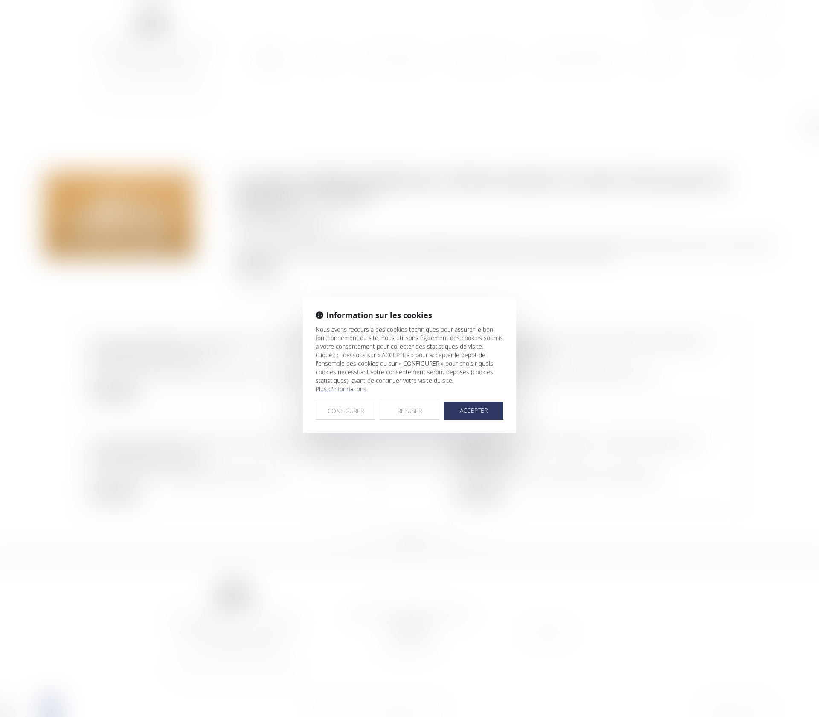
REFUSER (410, 411)
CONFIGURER (346, 411)
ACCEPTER (474, 410)
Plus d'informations (341, 389)
